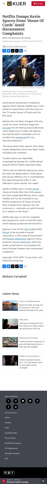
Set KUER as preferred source (15, 47)
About (7, 418)
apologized (21, 137)
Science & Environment (29, 301)
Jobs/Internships (11, 433)
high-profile (29, 229)
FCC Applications (11, 448)
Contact (8, 423)
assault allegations (17, 238)
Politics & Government (29, 356)
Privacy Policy (10, 438)
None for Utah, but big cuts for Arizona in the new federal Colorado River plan (31, 307)
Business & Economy (28, 338)
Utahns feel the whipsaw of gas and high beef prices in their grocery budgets (31, 344)
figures (5, 232)
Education (23, 320)
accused (6, 127)
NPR (34, 242)
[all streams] (44, 481)
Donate (39, 4)
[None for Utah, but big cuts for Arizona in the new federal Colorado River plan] (10, 305)
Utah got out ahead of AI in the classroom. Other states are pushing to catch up (31, 326)
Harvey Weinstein (21, 242)
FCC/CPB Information (13, 443)
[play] (3, 481)
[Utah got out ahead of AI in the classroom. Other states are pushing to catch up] (10, 324)
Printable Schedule (12, 453)
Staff (7, 428)
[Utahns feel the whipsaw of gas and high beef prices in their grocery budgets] (10, 342)
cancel (35, 188)
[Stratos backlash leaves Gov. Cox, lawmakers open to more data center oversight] (10, 360)
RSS (6, 459)
